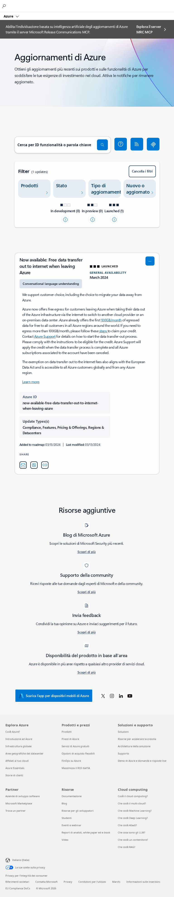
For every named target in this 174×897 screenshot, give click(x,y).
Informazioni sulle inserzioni (143, 881)
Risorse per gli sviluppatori (78, 810)
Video (65, 839)
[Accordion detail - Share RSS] (34, 465)
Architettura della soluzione (134, 746)
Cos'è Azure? (12, 731)
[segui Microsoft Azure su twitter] (103, 696)
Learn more (30, 381)
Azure (9, 16)
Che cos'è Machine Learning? (135, 810)
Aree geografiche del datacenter (24, 753)
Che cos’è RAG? (126, 847)
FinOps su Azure (71, 760)
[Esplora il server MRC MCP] (153, 144)
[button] (120, 144)
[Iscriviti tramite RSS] (136, 144)
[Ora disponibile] (114, 219)
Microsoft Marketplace (18, 803)
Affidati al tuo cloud (17, 760)
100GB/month (111, 320)
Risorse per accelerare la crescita (137, 739)
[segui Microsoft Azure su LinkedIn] (121, 696)
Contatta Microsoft (46, 881)
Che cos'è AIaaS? (127, 825)
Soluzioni (123, 731)
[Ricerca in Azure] (4, 6)
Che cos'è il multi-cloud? (132, 803)
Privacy (68, 881)
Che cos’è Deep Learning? (133, 818)
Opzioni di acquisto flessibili (78, 753)
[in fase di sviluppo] (65, 219)
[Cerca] (102, 144)
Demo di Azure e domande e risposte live (142, 760)
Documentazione (72, 796)
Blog (64, 803)
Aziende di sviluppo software (22, 796)
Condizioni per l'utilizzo (92, 881)
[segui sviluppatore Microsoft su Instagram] (112, 696)
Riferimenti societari (17, 881)
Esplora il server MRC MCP (148, 29)
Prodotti (67, 731)
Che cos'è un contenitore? (133, 839)
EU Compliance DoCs (17, 888)
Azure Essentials (14, 768)
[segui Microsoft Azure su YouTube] (130, 696)
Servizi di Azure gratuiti (75, 746)
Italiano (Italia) (20, 860)
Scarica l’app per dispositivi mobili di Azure (57, 695)
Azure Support (45, 336)
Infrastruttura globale (18, 746)
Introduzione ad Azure (18, 739)
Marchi (116, 881)
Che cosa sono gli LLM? (131, 832)
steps (103, 330)
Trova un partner (15, 810)
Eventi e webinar (71, 825)
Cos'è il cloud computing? (133, 796)
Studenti (67, 818)
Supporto (123, 753)
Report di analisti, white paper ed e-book (86, 832)
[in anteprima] (92, 219)
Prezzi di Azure (70, 739)
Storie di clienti (14, 775)
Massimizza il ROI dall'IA (76, 768)
